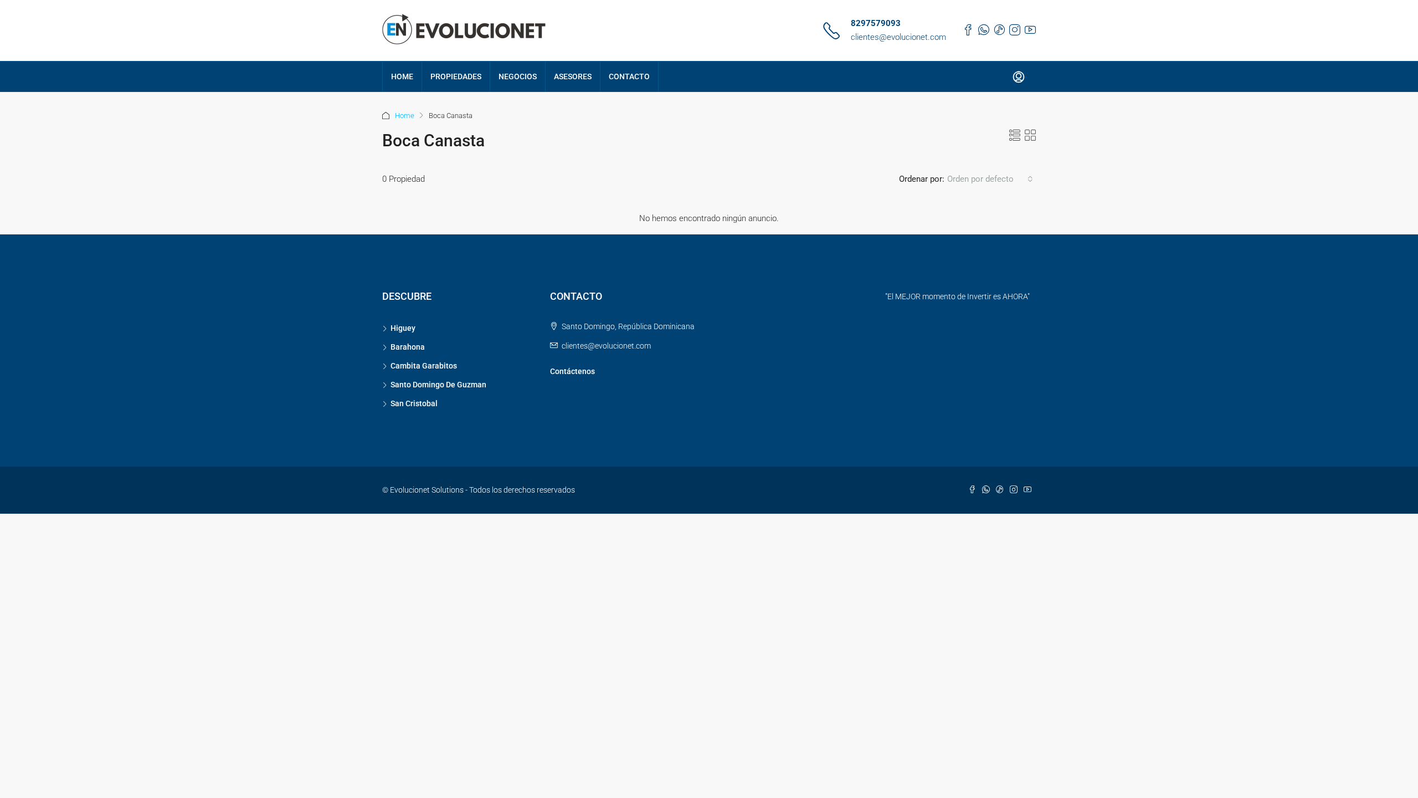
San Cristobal (414, 403)
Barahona (408, 346)
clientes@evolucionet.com (898, 37)
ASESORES (573, 76)
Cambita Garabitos (424, 365)
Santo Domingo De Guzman (438, 384)
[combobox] (990, 179)
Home (404, 115)
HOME (402, 76)
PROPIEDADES (455, 76)
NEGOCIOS (518, 76)
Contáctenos (572, 371)
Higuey (403, 328)
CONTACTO (629, 76)
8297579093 (876, 23)
